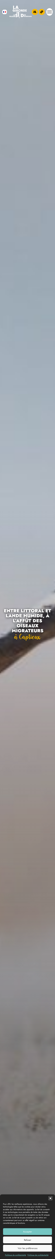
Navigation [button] (49, 12)
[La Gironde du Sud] (20, 11)
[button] (50, 1198)
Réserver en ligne (42, 12)
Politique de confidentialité (15, 1255)
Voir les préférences (27, 1248)
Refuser (27, 1240)
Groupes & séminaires (35, 12)
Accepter (27, 1231)
